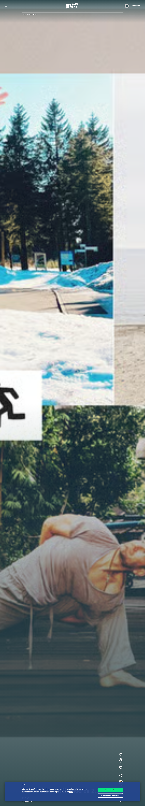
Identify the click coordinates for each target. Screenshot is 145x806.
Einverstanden (110, 790)
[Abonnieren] (120, 754)
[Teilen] (120, 775)
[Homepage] (72, 6)
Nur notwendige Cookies (110, 795)
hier (71, 792)
